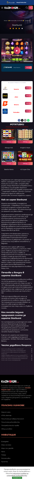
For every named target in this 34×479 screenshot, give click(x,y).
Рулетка (4, 461)
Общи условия (6, 429)
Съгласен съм (17, 477)
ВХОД (28, 67)
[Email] (25, 120)
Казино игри (6, 412)
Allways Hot (9, 148)
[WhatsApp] (28, 120)
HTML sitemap (6, 415)
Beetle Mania (8, 169)
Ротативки (5, 458)
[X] (22, 120)
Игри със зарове (7, 448)
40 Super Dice (25, 169)
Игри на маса (6, 445)
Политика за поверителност (12, 419)
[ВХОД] (8, 134)
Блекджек (5, 441)
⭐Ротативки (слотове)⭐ (16, 20)
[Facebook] (19, 120)
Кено (3, 451)
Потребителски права (10, 425)
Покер (3, 455)
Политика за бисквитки (10, 422)
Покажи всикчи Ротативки (17, 127)
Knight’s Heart (25, 148)
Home (5, 20)
